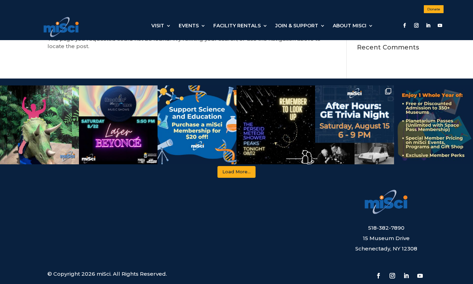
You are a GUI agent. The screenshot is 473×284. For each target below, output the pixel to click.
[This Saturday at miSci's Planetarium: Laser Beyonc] (118, 124)
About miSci (349, 25)
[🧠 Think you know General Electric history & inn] (354, 124)
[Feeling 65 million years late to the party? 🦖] (39, 124)
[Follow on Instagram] (416, 25)
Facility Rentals (237, 25)
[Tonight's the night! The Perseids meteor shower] (276, 124)
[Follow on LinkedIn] (427, 25)
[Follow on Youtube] (439, 25)
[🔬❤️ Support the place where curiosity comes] (197, 124)
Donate (433, 9)
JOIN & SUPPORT (296, 25)
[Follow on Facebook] (404, 25)
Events (189, 25)
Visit (157, 25)
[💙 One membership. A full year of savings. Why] (433, 124)
